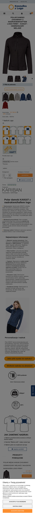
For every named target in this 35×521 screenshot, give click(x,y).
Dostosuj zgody (17, 506)
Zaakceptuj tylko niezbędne (17, 501)
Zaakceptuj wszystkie (17, 511)
